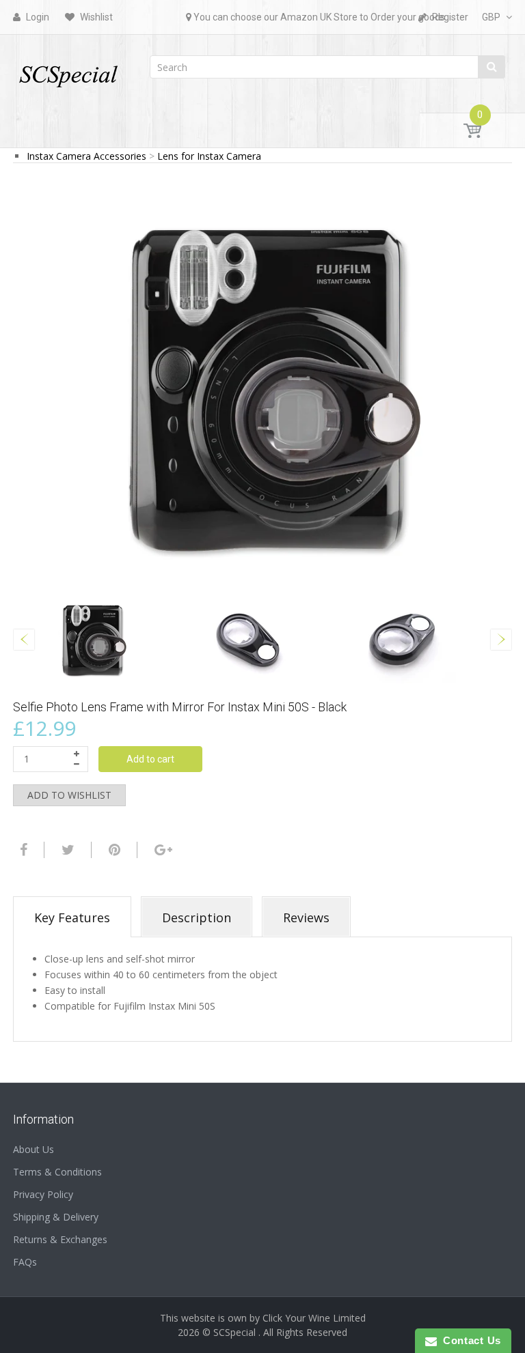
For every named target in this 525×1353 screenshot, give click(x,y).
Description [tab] (196, 917)
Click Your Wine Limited (314, 1317)
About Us (33, 1149)
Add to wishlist (69, 794)
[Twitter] (66, 850)
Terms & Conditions (57, 1171)
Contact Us (469, 1340)
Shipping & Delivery (55, 1216)
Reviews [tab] (306, 917)
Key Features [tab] (72, 917)
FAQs (25, 1261)
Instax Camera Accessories (86, 155)
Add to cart (150, 759)
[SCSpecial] (67, 70)
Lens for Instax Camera (209, 155)
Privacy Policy (43, 1194)
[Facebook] (22, 850)
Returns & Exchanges (60, 1239)
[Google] (162, 850)
